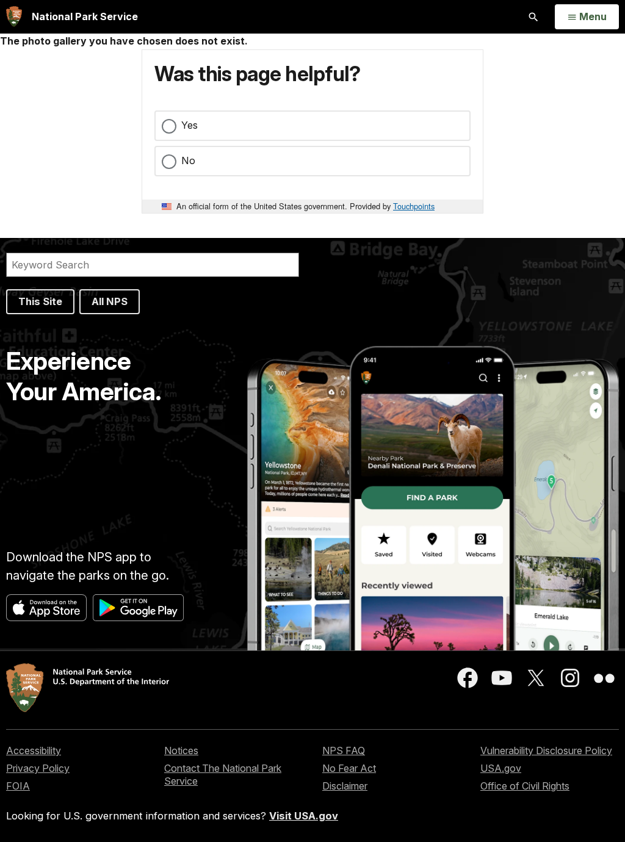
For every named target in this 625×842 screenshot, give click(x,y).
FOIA (18, 786)
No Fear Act (349, 768)
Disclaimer (344, 786)
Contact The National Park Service (222, 774)
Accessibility (33, 750)
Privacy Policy (38, 768)
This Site (40, 301)
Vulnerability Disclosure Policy (546, 750)
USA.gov (500, 768)
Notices (181, 750)
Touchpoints (414, 206)
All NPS (110, 301)
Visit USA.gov (303, 816)
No (188, 160)
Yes (189, 125)
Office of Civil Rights (524, 786)
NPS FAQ (343, 750)
